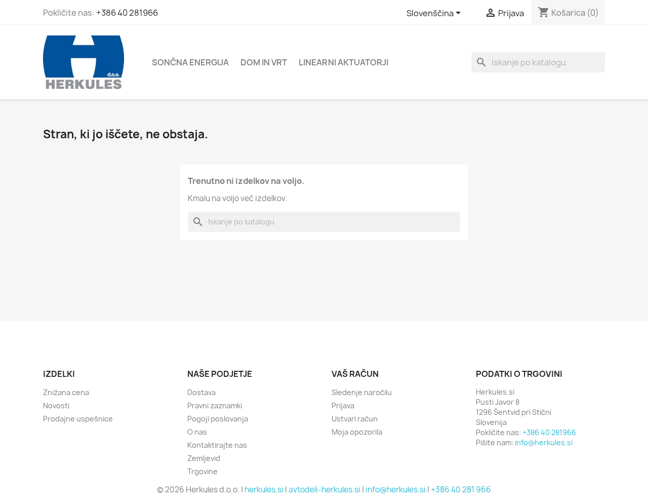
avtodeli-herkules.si (324, 489)
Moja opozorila (357, 432)
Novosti (56, 405)
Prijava (343, 405)
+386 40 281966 (127, 12)
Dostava (201, 392)
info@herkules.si (544, 442)
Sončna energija (190, 62)
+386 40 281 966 (461, 489)
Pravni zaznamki (214, 405)
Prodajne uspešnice (78, 418)
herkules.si (264, 489)
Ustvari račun (355, 418)
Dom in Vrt (263, 62)
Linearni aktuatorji (343, 62)
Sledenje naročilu (362, 392)
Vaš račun (355, 373)
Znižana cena (66, 392)
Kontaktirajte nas (217, 445)
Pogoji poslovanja (217, 418)
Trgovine (202, 471)
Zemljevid (203, 458)
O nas (197, 432)
